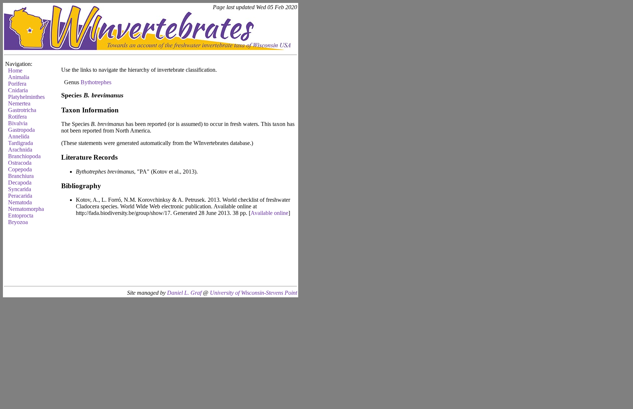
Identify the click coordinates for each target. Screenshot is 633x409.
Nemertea (19, 103)
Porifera (17, 84)
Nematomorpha (26, 209)
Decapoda (20, 182)
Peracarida (20, 196)
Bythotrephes (96, 82)
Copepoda (20, 169)
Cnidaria (18, 90)
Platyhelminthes (26, 97)
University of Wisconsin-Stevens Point (253, 293)
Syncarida (19, 189)
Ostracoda (20, 163)
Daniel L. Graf (184, 293)
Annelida (18, 136)
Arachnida (20, 149)
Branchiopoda (24, 156)
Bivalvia (17, 123)
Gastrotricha (22, 110)
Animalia (18, 77)
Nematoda (20, 202)
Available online (269, 213)
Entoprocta (20, 215)
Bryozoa (18, 222)
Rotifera (17, 117)
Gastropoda (21, 130)
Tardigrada (20, 143)
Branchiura (21, 176)
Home (15, 70)
